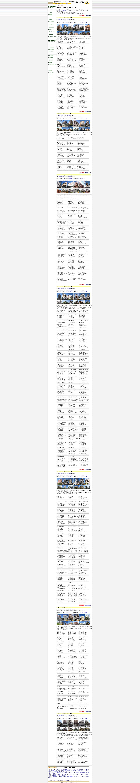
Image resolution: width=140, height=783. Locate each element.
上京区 (74, 769)
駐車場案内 (64, 775)
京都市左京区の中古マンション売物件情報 (65, 19)
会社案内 (50, 67)
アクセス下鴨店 (69, 774)
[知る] (62, 3)
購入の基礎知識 (51, 21)
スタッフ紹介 (51, 72)
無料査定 (50, 44)
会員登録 (70, 178)
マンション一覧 (51, 47)
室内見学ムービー (52, 31)
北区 (71, 769)
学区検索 (50, 62)
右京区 (82, 769)
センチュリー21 (75, 774)
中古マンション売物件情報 (62, 10)
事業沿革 (87, 774)
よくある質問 (51, 55)
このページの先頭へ (60, 780)
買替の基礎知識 (82, 772)
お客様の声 (51, 74)
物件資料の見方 (51, 24)
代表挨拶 (59, 774)
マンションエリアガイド (69, 22)
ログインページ (80, 178)
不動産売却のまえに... (52, 41)
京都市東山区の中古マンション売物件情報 (65, 715)
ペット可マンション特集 (83, 22)
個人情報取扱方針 (67, 780)
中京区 (77, 769)
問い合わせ (49, 777)
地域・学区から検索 (52, 9)
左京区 (69, 769)
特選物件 (50, 12)
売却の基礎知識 (51, 49)
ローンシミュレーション (63, 771)
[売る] (59, 3)
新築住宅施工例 (51, 27)
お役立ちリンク (76, 776)
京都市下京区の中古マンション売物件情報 (65, 473)
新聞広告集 (51, 34)
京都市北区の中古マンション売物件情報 (64, 115)
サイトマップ (82, 776)
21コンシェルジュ (57, 770)
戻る (54, 780)
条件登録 (50, 14)
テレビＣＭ (49, 775)
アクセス (50, 70)
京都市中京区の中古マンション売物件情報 (65, 288)
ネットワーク (82, 774)
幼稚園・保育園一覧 (52, 64)
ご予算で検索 (51, 7)
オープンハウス (51, 29)
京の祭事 (60, 776)
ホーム (51, 780)
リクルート (51, 77)
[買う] (56, 3)
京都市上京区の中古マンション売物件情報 (65, 176)
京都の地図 (51, 57)
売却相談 (53, 773)
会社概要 (54, 774)
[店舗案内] (66, 3)
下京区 (80, 769)
